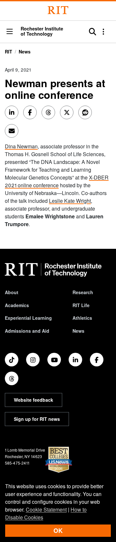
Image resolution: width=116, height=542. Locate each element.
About (11, 292)
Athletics (82, 318)
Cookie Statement (46, 509)
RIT (8, 51)
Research (82, 292)
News (25, 51)
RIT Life (81, 305)
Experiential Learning (28, 318)
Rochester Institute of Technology (42, 31)
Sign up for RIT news (37, 419)
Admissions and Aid (27, 331)
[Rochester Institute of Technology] (58, 10)
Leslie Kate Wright (70, 200)
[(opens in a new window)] (11, 359)
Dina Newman (21, 146)
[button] (9, 32)
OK (58, 530)
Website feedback (33, 400)
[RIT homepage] (53, 270)
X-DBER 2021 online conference (57, 181)
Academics (17, 305)
